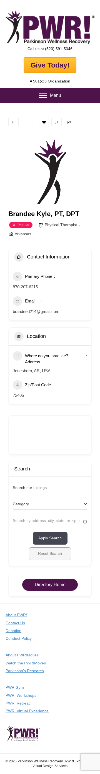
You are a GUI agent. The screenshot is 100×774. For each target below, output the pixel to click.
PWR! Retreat (18, 703)
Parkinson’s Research (25, 671)
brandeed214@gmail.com (36, 311)
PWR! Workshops (21, 695)
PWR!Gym (15, 687)
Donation (13, 630)
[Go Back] (13, 122)
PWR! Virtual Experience (27, 711)
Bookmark (44, 122)
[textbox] (21, 504)
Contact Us (15, 623)
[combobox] (50, 504)
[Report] (69, 122)
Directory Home (50, 584)
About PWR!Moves (22, 655)
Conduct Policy (19, 638)
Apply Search (50, 538)
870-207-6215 (25, 286)
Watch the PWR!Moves (26, 663)
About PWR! (16, 615)
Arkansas (23, 234)
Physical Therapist (61, 224)
